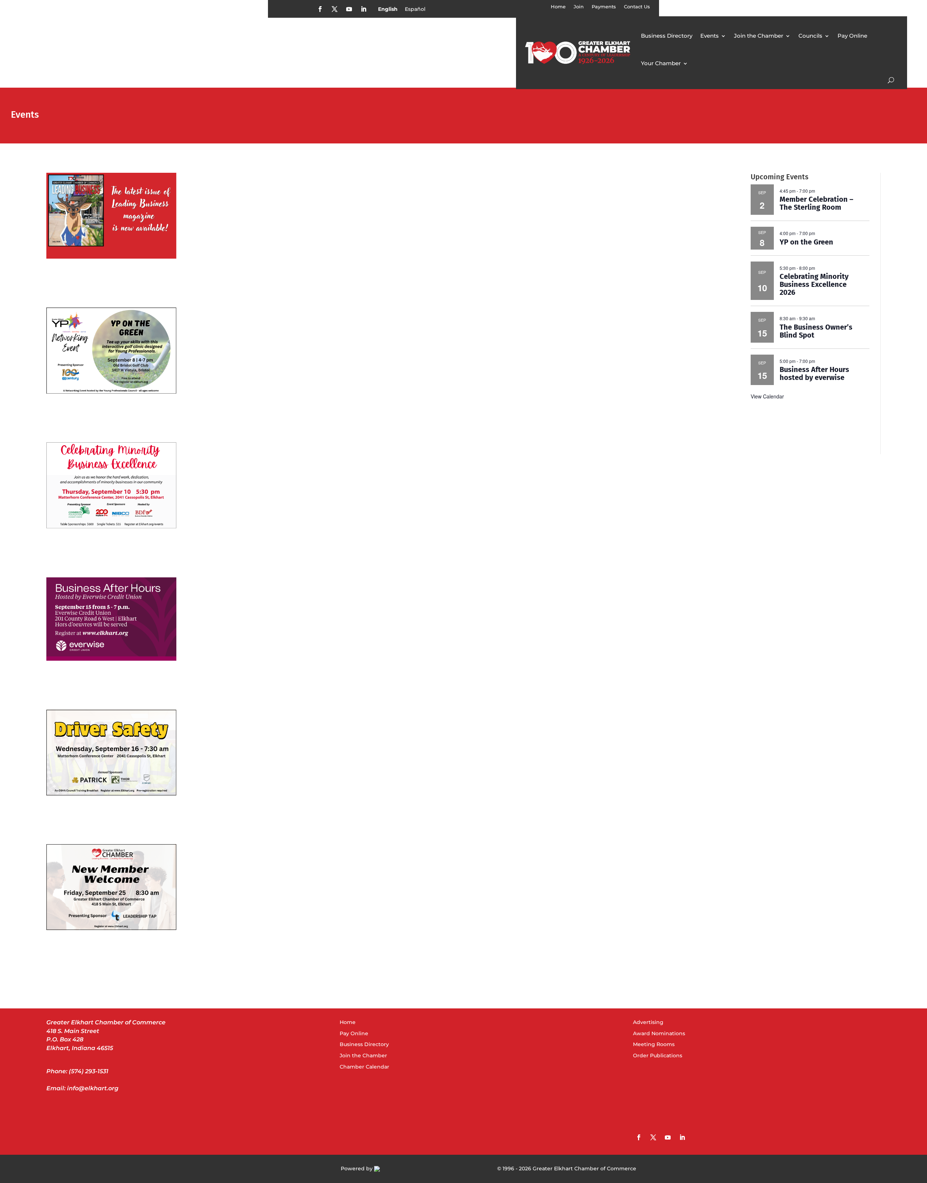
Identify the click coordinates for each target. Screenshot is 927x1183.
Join (579, 6)
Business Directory (666, 35)
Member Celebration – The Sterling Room (816, 203)
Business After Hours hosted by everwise (814, 373)
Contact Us (637, 6)
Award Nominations (659, 1033)
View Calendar (767, 396)
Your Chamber (661, 63)
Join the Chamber (758, 35)
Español (415, 9)
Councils (810, 35)
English (388, 9)
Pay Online (852, 35)
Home (558, 6)
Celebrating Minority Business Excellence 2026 (814, 284)
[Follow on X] (334, 9)
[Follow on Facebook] (320, 9)
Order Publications (657, 1055)
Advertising (648, 1022)
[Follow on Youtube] (349, 9)
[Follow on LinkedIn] (363, 9)
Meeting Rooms (654, 1044)
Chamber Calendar (364, 1066)
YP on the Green (806, 242)
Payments (604, 6)
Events (709, 35)
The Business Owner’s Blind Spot (816, 331)
